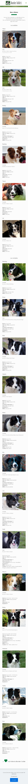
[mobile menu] (26, 3)
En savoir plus (14, 776)
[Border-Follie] (14, 3)
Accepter (14, 780)
